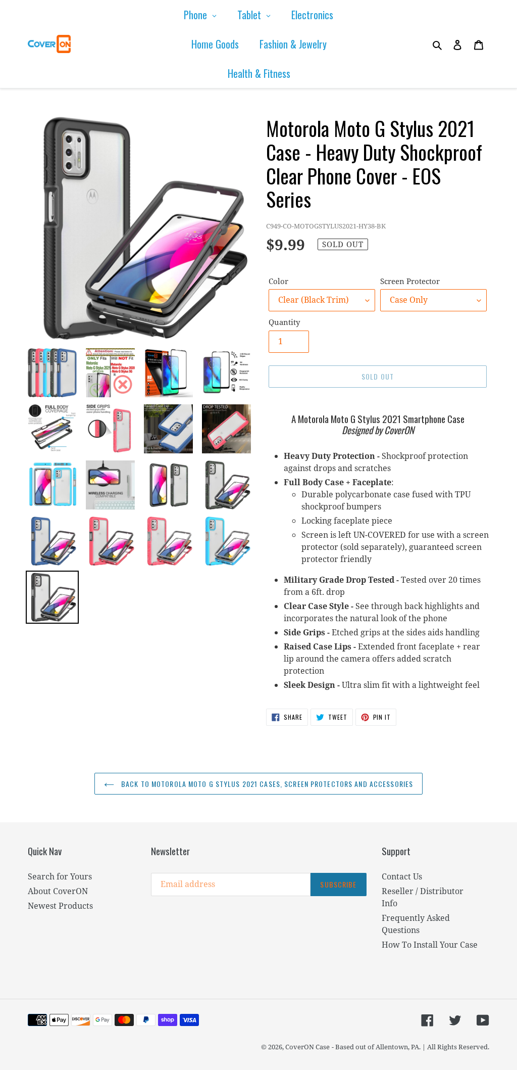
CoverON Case (307, 1046)
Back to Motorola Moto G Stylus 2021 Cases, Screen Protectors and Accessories (266, 783)
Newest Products (60, 905)
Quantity (284, 322)
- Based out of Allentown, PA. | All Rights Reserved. (410, 1046)
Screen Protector (410, 281)
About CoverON (58, 891)
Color (278, 281)
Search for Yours (60, 876)
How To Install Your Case (430, 944)
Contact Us (402, 876)
